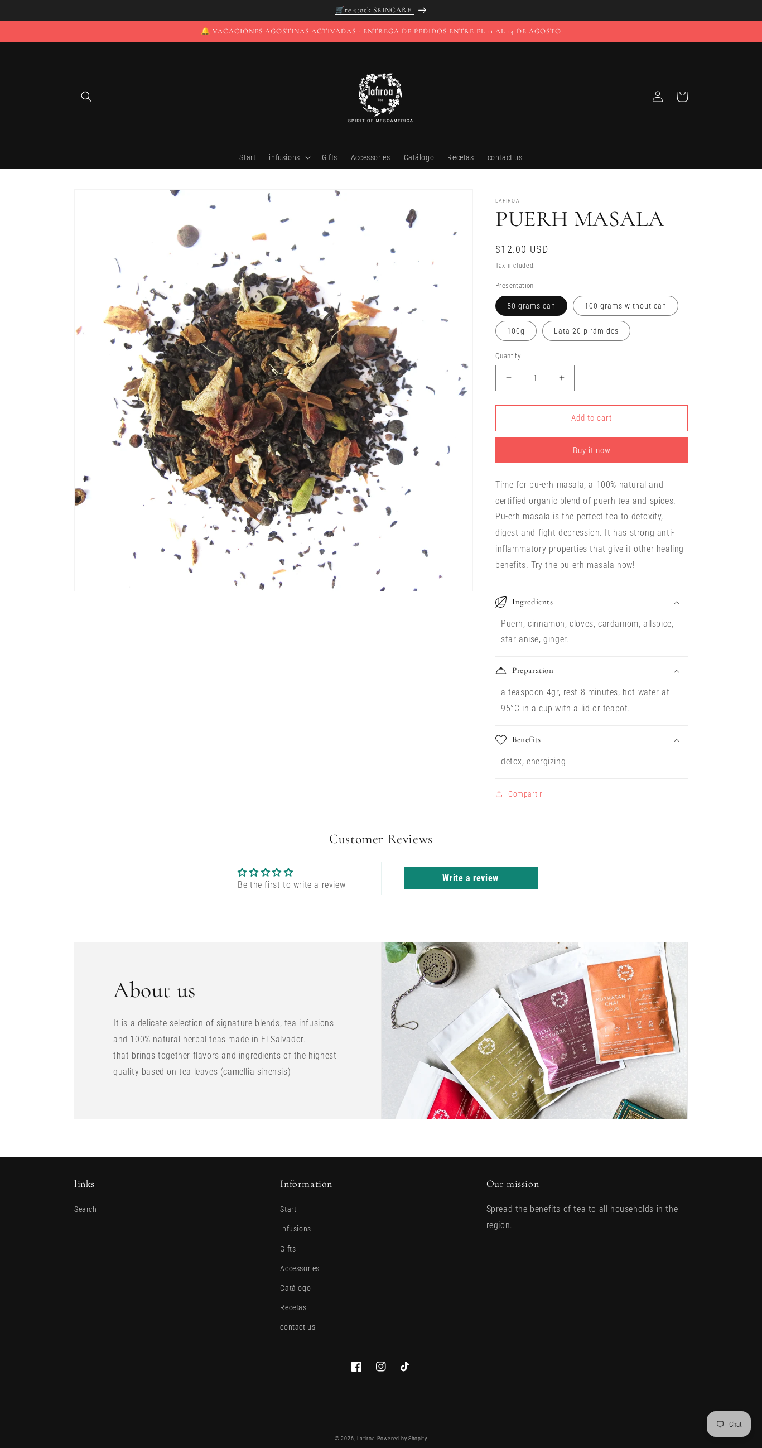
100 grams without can (626, 305)
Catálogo (295, 1287)
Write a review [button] (470, 878)
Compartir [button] (525, 794)
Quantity (507, 356)
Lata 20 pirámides (586, 330)
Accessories (300, 1268)
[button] (86, 96)
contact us (297, 1326)
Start (288, 1209)
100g (516, 330)
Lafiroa (366, 1438)
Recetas (293, 1307)
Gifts (288, 1248)
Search (85, 1209)
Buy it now (592, 450)
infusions (295, 1228)
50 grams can (531, 305)
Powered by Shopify (402, 1438)
